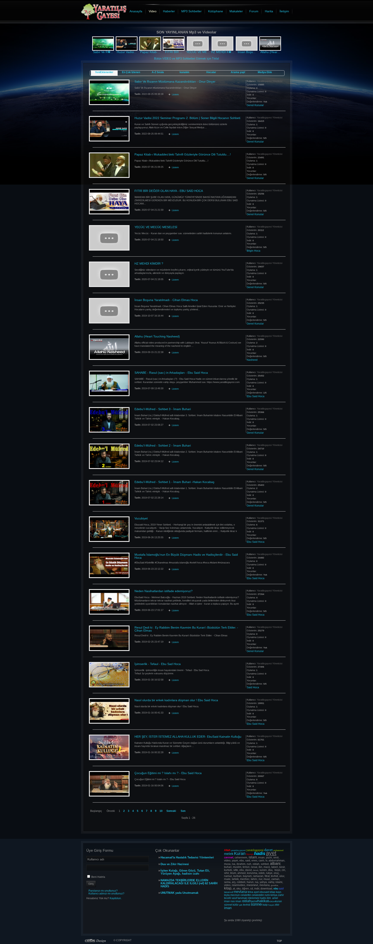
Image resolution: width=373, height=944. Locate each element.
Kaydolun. (116, 898)
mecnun (235, 895)
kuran (278, 901)
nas (233, 901)
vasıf (234, 898)
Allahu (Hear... (270, 52)
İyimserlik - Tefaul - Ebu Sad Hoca (157, 664)
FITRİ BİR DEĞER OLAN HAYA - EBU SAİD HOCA (168, 191)
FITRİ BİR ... (173, 52)
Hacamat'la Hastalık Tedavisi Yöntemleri (187, 857)
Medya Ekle (265, 72)
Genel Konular (255, 105)
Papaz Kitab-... (150, 52)
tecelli (228, 898)
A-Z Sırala (158, 72)
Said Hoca (253, 687)
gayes (242, 850)
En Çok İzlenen (131, 72)
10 (161, 810)
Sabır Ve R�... (103, 52)
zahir (281, 895)
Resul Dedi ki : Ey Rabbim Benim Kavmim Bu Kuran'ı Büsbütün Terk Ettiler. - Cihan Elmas (186, 629)
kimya (273, 895)
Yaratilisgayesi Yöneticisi (269, 81)
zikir (277, 904)
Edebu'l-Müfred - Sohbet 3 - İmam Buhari (162, 409)
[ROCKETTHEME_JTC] (96, 940)
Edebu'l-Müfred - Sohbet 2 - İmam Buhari (162, 445)
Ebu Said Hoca (255, 396)
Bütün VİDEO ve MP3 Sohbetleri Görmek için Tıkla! (186, 58)
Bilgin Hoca (253, 250)
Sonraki (171, 810)
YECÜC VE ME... (197, 52)
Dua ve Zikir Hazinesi (175, 864)
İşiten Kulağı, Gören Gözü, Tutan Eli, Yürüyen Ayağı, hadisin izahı (185, 872)
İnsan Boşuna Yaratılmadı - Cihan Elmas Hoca (166, 300)
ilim (269, 898)
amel (275, 898)
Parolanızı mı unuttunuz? (103, 890)
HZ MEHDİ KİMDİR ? (148, 263)
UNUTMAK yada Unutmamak (179, 892)
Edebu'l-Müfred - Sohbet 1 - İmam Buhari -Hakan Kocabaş (174, 482)
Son (183, 810)
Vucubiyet (141, 518)
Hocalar (211, 72)
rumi (267, 895)
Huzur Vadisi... (126, 52)
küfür (236, 904)
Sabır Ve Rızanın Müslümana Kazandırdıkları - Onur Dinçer (174, 81)
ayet (256, 892)
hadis (263, 898)
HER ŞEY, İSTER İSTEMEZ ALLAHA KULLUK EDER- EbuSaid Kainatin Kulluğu (187, 736)
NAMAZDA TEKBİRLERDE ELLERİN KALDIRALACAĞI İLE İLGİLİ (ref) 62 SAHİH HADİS (189, 883)
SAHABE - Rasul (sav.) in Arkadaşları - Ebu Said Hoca (171, 372)
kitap (272, 892)
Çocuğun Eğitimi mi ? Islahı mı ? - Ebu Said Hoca (168, 773)
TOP (279, 940)
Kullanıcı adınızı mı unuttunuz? (106, 893)
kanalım (184, 72)
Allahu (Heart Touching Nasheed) (157, 336)
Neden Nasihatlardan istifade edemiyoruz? (163, 591)
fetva (250, 892)
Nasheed (252, 359)
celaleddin (258, 895)
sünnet (228, 904)
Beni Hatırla (98, 876)
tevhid (246, 904)
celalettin (245, 895)
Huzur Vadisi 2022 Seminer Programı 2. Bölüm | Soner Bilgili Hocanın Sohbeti (187, 118)
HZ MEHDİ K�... (222, 52)
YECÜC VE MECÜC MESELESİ (155, 227)
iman (227, 901)
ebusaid (264, 892)
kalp (265, 904)
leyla (227, 895)
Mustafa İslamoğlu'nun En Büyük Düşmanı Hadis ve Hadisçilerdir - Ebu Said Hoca (186, 556)
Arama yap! (238, 72)
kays (278, 892)
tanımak (242, 898)
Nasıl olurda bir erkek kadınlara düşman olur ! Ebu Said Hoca (176, 700)
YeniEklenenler (104, 72)
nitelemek (253, 898)
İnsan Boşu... (247, 52)
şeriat (254, 901)
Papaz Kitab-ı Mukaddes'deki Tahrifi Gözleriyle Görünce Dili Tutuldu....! (182, 154)
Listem (175, 94)
